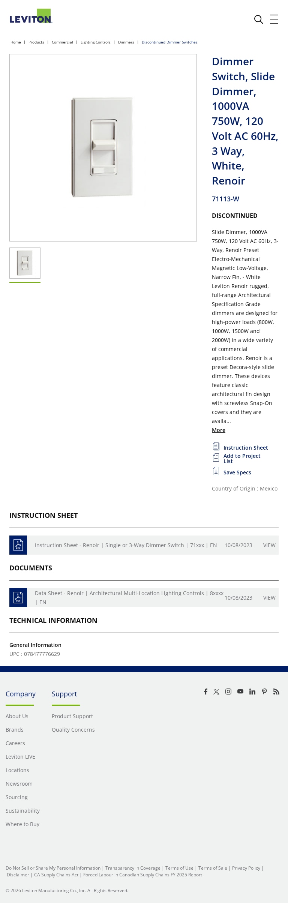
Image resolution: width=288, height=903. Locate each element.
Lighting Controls (96, 42)
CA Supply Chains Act (56, 875)
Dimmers (126, 42)
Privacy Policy (246, 868)
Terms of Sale (212, 868)
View (269, 545)
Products (36, 42)
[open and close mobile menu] (274, 19)
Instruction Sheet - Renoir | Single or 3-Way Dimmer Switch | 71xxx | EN (126, 545)
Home (15, 42)
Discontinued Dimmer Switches (170, 42)
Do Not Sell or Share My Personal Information (53, 868)
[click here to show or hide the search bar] (258, 19)
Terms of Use (179, 868)
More (218, 430)
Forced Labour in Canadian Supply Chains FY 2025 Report (142, 875)
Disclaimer (18, 875)
